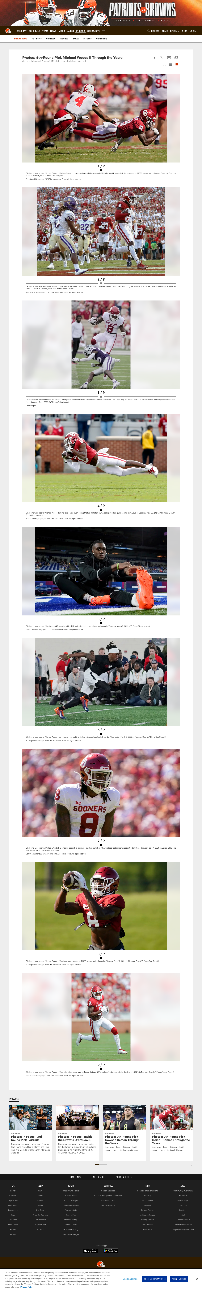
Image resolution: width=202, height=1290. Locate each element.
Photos (40, 1200)
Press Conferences (40, 1215)
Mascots (147, 1205)
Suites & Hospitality (71, 1205)
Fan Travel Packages (71, 1234)
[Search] (148, 31)
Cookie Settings (130, 1279)
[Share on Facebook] (154, 59)
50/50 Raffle (147, 1229)
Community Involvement (183, 1191)
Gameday (147, 1195)
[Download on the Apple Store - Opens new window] (90, 1251)
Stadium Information (183, 1225)
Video (40, 1195)
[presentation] (192, 1164)
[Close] (197, 1279)
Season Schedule (108, 1191)
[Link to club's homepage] (8, 30)
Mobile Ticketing (70, 1220)
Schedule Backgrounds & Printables (108, 1195)
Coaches (12, 1195)
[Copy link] (176, 58)
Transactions (13, 1210)
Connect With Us (183, 1220)
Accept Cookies (179, 1279)
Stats (13, 1215)
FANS (148, 1186)
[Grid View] (170, 64)
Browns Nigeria (183, 1200)
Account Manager (71, 1200)
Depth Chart (13, 1200)
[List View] (177, 64)
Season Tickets (71, 1195)
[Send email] (169, 59)
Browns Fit (183, 1195)
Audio (40, 1205)
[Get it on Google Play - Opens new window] (110, 1252)
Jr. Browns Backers (147, 1215)
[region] (101, 1279)
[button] (97, 1164)
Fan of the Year (147, 1200)
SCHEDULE (108, 1186)
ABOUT (183, 1186)
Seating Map (71, 1215)
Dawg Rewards (147, 1225)
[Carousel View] (164, 64)
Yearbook (13, 1234)
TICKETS (70, 1186)
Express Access (71, 1225)
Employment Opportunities (183, 1229)
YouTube (40, 1229)
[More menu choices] (103, 31)
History (13, 1229)
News (40, 1191)
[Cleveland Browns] (101, 1264)
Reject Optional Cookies (155, 1279)
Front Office (13, 1225)
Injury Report (13, 1205)
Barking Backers (147, 1220)
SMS (183, 1215)
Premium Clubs (71, 1210)
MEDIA (40, 1186)
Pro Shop (183, 1205)
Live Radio (40, 1210)
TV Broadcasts (40, 1220)
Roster (13, 1191)
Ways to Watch (40, 1225)
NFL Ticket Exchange (71, 1229)
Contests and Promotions (147, 1191)
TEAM (13, 1186)
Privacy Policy (26, 1287)
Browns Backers (147, 1210)
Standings (13, 1220)
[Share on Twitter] (162, 59)
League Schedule (108, 1205)
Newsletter (183, 1210)
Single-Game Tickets (71, 1191)
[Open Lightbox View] (101, 129)
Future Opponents (108, 1200)
